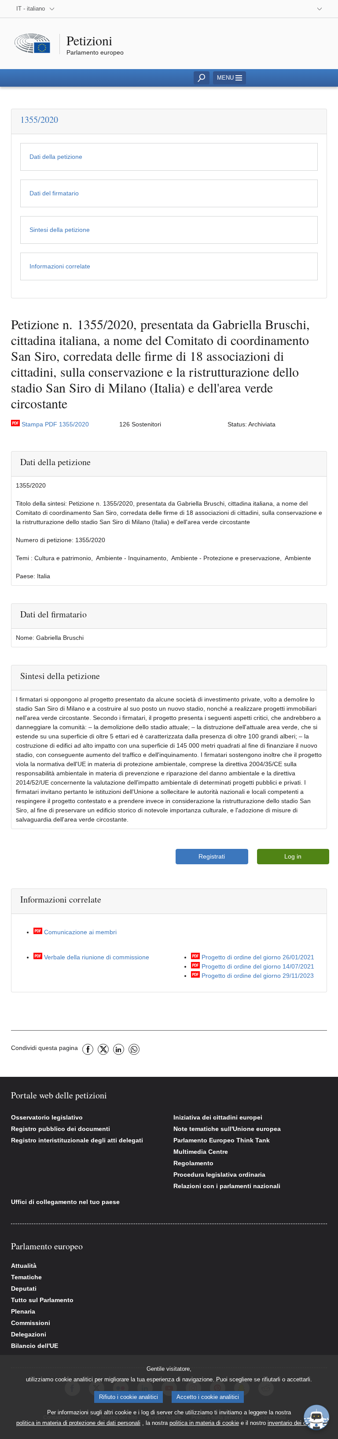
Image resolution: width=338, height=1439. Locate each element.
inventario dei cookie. (295, 1423)
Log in (292, 856)
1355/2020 (39, 119)
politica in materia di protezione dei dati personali (78, 1423)
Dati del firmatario (54, 193)
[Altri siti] (317, 9)
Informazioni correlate (59, 266)
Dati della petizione (55, 156)
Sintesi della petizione (59, 229)
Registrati (211, 856)
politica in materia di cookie (204, 1423)
